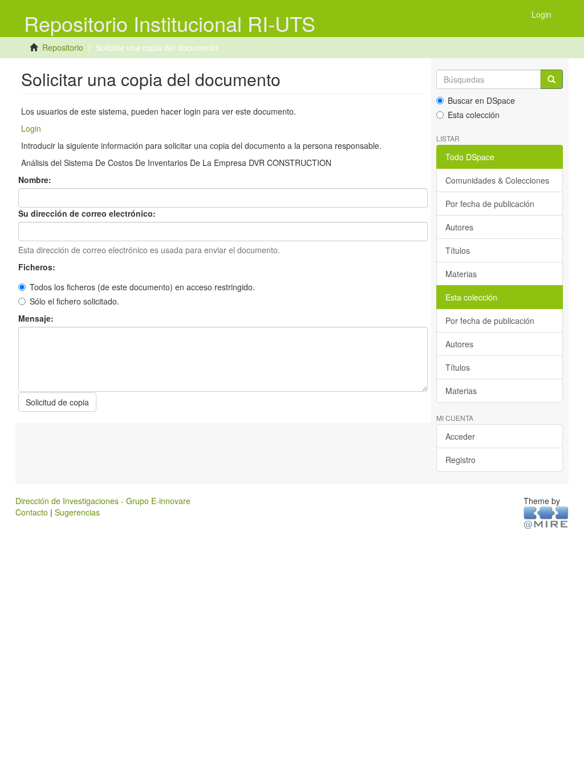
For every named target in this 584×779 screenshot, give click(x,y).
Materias (461, 273)
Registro (460, 459)
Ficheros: (38, 267)
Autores (459, 227)
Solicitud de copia (57, 402)
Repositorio (62, 47)
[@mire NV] (546, 517)
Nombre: (36, 179)
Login (31, 128)
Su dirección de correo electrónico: (88, 213)
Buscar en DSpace (481, 100)
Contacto (31, 512)
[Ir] (551, 79)
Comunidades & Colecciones (497, 180)
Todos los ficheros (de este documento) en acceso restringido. (142, 287)
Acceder (460, 436)
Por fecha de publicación (489, 203)
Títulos (457, 250)
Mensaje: (37, 318)
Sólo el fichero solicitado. (74, 301)
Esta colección (474, 114)
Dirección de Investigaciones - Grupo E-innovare (102, 500)
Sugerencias (77, 512)
